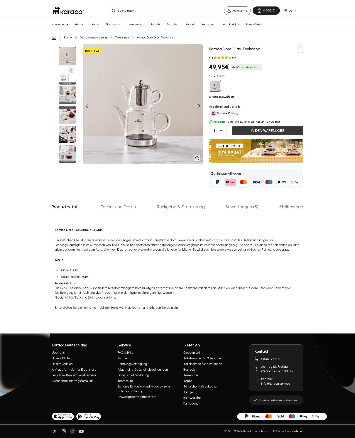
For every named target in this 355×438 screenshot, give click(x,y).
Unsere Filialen (61, 358)
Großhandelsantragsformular (72, 381)
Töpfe (187, 381)
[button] (67, 44)
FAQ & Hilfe (125, 352)
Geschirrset (191, 352)
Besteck (189, 369)
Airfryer (188, 392)
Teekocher (190, 375)
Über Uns (58, 352)
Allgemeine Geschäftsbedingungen (143, 369)
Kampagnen (191, 403)
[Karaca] (68, 11)
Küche (68, 37)
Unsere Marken (62, 364)
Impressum (125, 381)
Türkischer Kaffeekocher (200, 386)
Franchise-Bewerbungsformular (74, 375)
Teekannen (122, 37)
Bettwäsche (192, 398)
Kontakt (123, 358)
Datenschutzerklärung (133, 375)
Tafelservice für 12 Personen (203, 358)
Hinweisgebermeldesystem (137, 397)
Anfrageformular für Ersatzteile (74, 369)
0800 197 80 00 (272, 359)
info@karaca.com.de (275, 383)
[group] (67, 56)
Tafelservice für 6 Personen (202, 364)
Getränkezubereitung (93, 37)
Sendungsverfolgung (132, 364)
